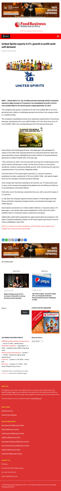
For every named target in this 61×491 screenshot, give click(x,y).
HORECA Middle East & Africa (11, 437)
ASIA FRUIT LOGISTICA (9, 346)
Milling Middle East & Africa (10, 429)
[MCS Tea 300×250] (30, 147)
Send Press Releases (26, 31)
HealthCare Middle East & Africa (12, 454)
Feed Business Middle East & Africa (13, 433)
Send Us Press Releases (9, 415)
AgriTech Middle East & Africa (11, 449)
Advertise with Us (38, 31)
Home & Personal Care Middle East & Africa (15, 445)
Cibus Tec (5, 359)
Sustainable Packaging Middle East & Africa (15, 441)
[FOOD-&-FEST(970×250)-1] (30, 16)
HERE (28, 229)
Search (4, 308)
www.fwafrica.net (36, 398)
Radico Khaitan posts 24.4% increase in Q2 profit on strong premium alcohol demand (14, 296)
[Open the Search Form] (58, 36)
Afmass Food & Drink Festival (11, 353)
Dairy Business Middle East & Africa (13, 425)
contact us (5, 373)
